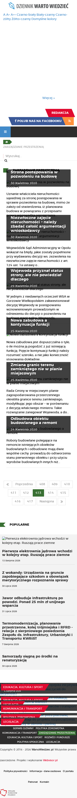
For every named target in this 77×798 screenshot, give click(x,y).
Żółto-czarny (21, 19)
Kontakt (44, 782)
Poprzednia (24, 484)
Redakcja (60, 112)
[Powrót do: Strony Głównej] (6, 142)
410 (67, 484)
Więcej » (48, 98)
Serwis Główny (23, 728)
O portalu (68, 771)
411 (13, 492)
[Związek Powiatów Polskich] (8, 792)
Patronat (33, 782)
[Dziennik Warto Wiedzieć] (38, 5)
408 (42, 484)
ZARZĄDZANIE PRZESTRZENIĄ (57, 733)
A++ (13, 14)
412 (26, 492)
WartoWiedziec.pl (43, 749)
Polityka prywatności (15, 771)
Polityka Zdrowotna (19, 717)
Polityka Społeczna (30, 742)
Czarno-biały (26, 14)
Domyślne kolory (43, 19)
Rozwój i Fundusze (57, 737)
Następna (47, 501)
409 (55, 484)
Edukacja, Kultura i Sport (23, 687)
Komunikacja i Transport (22, 708)
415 (63, 492)
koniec (62, 501)
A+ (8, 14)
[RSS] (69, 121)
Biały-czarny (46, 14)
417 (30, 501)
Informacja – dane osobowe (45, 771)
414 (51, 492)
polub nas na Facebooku (39, 121)
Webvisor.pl (50, 760)
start (8, 484)
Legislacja (11, 704)
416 (18, 501)
